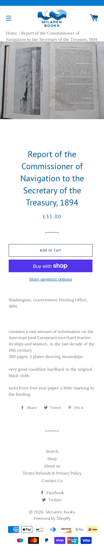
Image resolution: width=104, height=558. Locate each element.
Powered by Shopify (52, 518)
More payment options (50, 279)
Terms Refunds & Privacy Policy (52, 473)
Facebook (54, 492)
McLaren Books (60, 512)
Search (52, 451)
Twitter (54, 499)
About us (52, 466)
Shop (52, 458)
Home (11, 33)
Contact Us (52, 480)
